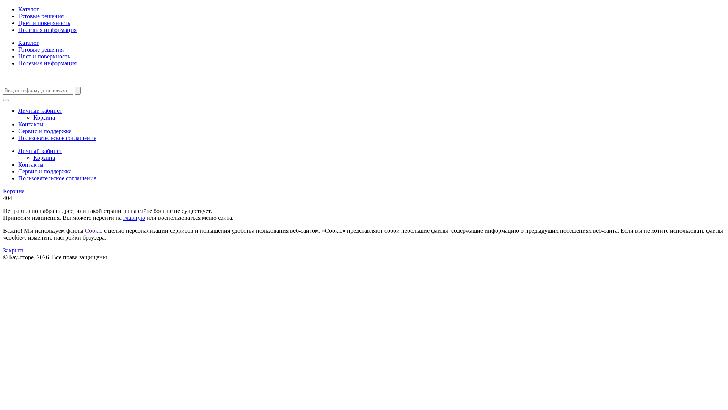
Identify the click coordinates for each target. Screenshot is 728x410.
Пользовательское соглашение (57, 138)
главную (134, 217)
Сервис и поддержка (45, 131)
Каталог (28, 9)
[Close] (6, 100)
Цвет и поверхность (44, 23)
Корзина (44, 117)
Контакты (31, 124)
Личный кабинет (40, 110)
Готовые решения (41, 16)
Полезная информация (47, 30)
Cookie (93, 230)
